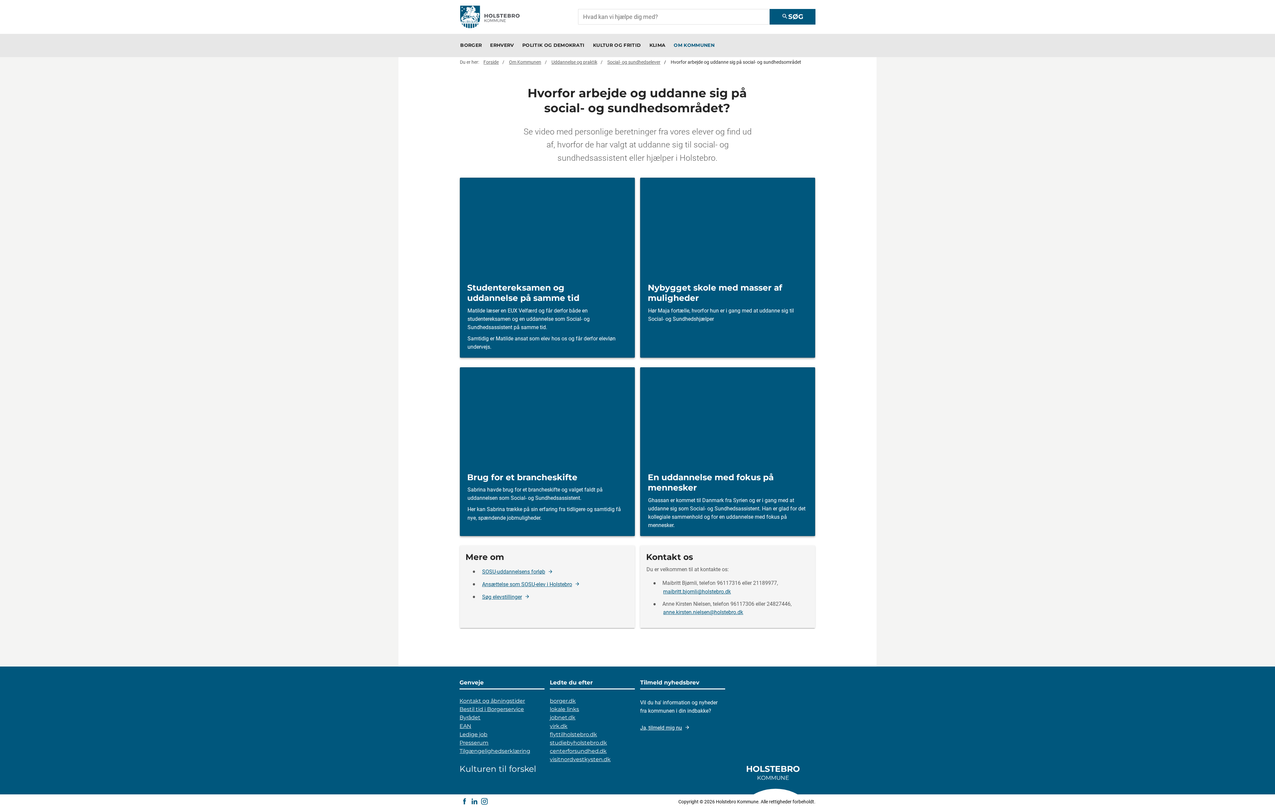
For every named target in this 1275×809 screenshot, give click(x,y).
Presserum (474, 743)
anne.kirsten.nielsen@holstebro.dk (703, 612)
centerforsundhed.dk (578, 751)
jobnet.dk (562, 717)
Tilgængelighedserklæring (495, 751)
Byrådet (470, 717)
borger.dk (563, 701)
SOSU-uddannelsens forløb (513, 572)
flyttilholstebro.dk (573, 734)
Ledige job (473, 734)
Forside (491, 62)
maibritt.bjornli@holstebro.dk (697, 591)
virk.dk (558, 726)
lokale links (564, 709)
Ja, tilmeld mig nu (661, 728)
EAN (465, 726)
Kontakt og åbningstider (492, 701)
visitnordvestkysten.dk (580, 759)
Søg (792, 17)
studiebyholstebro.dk (578, 743)
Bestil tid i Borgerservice (492, 709)
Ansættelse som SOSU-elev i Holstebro (527, 584)
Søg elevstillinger (502, 597)
